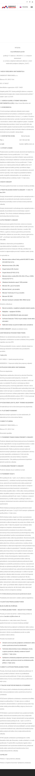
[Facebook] (27, 2)
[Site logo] (9, 7)
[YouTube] (32, 2)
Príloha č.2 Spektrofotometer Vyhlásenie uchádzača (15, 762)
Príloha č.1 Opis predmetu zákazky (10, 758)
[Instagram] (29, 2)
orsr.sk (19, 723)
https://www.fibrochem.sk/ (23, 103)
